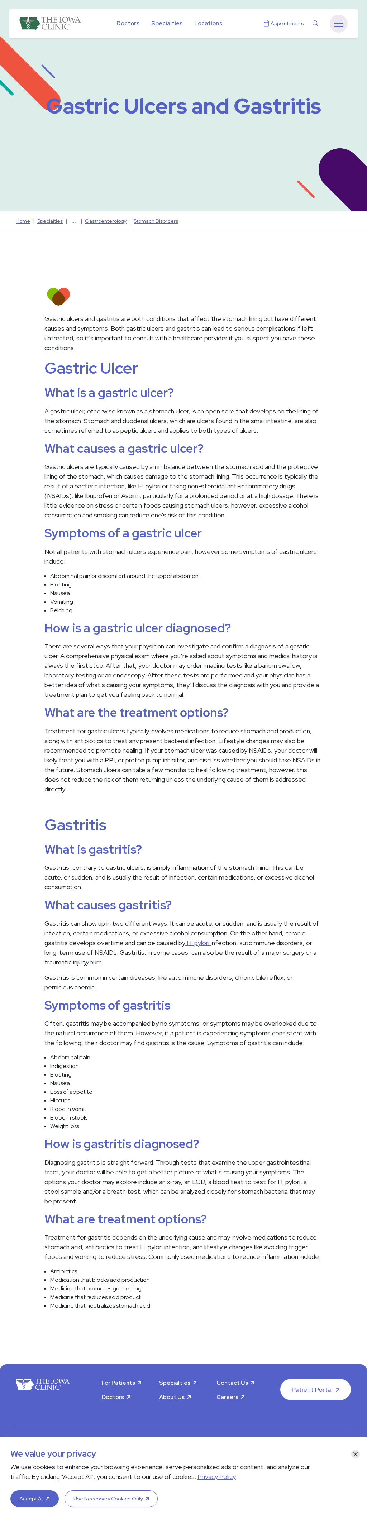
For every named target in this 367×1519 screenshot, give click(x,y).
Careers (227, 1397)
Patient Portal (312, 1389)
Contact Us (232, 1382)
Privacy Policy (216, 1476)
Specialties (167, 23)
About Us (172, 1397)
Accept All (31, 1498)
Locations (208, 23)
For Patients (118, 1382)
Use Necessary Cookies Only (108, 1498)
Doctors (128, 23)
